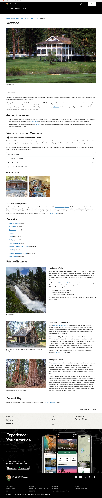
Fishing (11, 236)
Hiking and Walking (14, 243)
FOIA (7, 491)
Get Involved (37, 12)
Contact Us (9, 423)
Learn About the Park (25, 12)
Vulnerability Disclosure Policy (60, 491)
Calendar (89, 12)
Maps (83, 12)
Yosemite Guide (52, 213)
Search (83, 4)
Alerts (79, 12)
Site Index (55, 422)
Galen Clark (56, 107)
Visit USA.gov (45, 494)
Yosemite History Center (62, 207)
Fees (94, 12)
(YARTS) (37, 124)
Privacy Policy (10, 488)
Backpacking (12, 226)
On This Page (15, 92)
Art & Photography (14, 223)
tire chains (35, 121)
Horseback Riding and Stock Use (18, 246)
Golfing (11, 240)
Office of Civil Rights (81, 488)
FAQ (54, 419)
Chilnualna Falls (63, 283)
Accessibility (10, 486)
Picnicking (12, 250)
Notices (31, 486)
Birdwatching (12, 230)
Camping (11, 233)
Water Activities (13, 256)
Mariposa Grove (56, 363)
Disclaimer (55, 488)
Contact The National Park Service (39, 488)
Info (75, 12)
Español (55, 424)
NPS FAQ (32, 491)
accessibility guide (50, 402)
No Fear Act (55, 486)
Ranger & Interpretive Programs (18, 253)
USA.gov (78, 486)
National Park (16, 9)
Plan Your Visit (11, 12)
